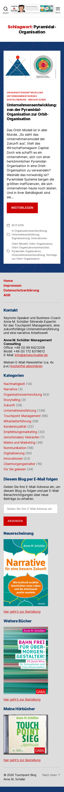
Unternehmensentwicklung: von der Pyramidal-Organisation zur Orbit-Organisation (32, 112)
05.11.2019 (18, 225)
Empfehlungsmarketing (20, 432)
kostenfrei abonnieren (26, 366)
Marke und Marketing (19, 442)
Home (8, 281)
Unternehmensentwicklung (28, 254)
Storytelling (12, 400)
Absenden (15, 521)
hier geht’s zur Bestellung (22, 611)
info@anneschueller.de (31, 355)
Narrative (10, 389)
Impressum (13, 285)
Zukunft (9, 405)
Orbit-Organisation (40, 243)
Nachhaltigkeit (14, 384)
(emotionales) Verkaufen (21, 437)
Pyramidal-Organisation (26, 251)
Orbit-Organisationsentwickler (30, 247)
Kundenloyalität (15, 426)
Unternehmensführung (22, 96)
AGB (7, 295)
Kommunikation (15, 448)
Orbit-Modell (20, 243)
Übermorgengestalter (19, 464)
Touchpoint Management (22, 416)
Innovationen (37, 99)
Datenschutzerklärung (21, 290)
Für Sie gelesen (15, 469)
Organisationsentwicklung (25, 92)
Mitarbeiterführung (17, 421)
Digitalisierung (16, 99)
